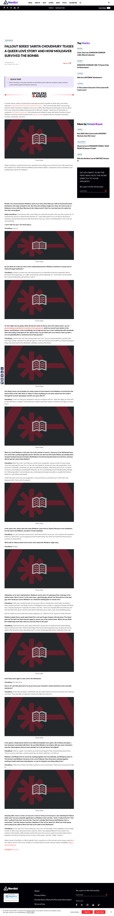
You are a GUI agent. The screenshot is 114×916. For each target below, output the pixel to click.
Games (79, 129)
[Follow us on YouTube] (93, 905)
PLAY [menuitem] (44, 3)
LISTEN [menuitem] (51, 3)
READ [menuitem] (30, 3)
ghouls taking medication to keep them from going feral (24, 328)
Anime (79, 154)
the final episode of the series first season (26, 106)
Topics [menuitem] (51, 8)
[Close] (111, 912)
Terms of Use (39, 904)
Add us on (65, 64)
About (36, 891)
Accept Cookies (100, 912)
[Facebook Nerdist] (5, 8)
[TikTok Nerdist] (18, 8)
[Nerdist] (11, 2)
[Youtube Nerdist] (14, 8)
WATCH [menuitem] (37, 3)
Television (9, 40)
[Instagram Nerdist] (11, 8)
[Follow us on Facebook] (76, 905)
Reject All (87, 912)
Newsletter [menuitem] (60, 8)
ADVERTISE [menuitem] (73, 3)
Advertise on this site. (11, 900)
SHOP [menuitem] (58, 3)
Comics (80, 73)
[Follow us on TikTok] (99, 905)
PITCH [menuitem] (64, 3)
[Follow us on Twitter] (82, 905)
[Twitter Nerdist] (7, 8)
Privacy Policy (40, 895)
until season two (19, 112)
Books (79, 48)
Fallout (15, 850)
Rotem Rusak (10, 62)
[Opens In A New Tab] (11, 896)
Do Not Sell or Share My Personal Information (53, 899)
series (37, 114)
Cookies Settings (74, 912)
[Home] (11, 890)
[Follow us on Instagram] (87, 905)
